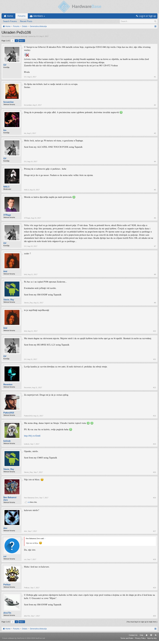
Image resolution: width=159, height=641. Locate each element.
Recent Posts (26, 21)
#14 (154, 444)
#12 (154, 387)
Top (151, 635)
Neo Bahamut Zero (9, 498)
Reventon (7, 384)
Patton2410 (8, 413)
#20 (154, 616)
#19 (154, 588)
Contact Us (133, 635)
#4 (155, 161)
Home (146, 635)
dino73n (7, 613)
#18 (154, 559)
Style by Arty (152, 638)
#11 (154, 359)
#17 (154, 531)
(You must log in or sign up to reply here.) (142, 622)
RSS (155, 635)
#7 (155, 246)
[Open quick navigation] (155, 26)
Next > (21, 41)
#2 (155, 105)
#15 (154, 472)
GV (37, 36)
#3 (155, 133)
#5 (155, 190)
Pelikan (7, 584)
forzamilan (8, 102)
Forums (21, 15)
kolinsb (7, 441)
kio (4, 130)
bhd (5, 271)
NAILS (6, 187)
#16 (154, 498)
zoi (29, 502)
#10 (154, 331)
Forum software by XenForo (23, 638)
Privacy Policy (140, 638)
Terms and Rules (126, 638)
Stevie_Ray (8, 299)
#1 (155, 77)
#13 (154, 416)
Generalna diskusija (19, 36)
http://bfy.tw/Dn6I (32, 435)
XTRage (7, 215)
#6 (155, 218)
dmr (5, 528)
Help (141, 635)
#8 (155, 274)
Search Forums (10, 21)
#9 (155, 303)
